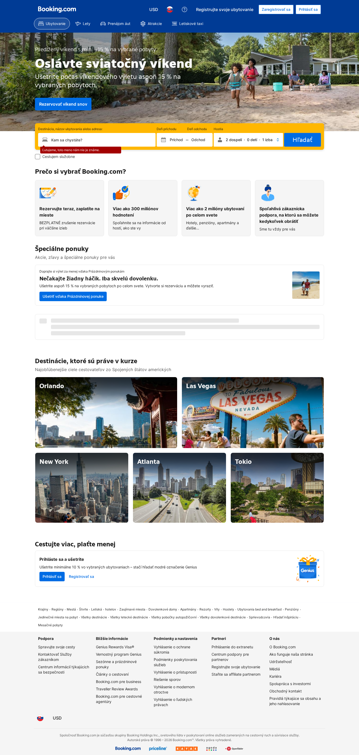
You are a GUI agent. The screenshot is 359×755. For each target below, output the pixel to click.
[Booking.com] (57, 9)
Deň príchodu (166, 129)
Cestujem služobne (58, 156)
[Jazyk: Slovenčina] (169, 9)
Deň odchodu (197, 129)
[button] (248, 140)
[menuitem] (52, 23)
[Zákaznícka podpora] (184, 9)
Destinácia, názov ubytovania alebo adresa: (70, 129)
